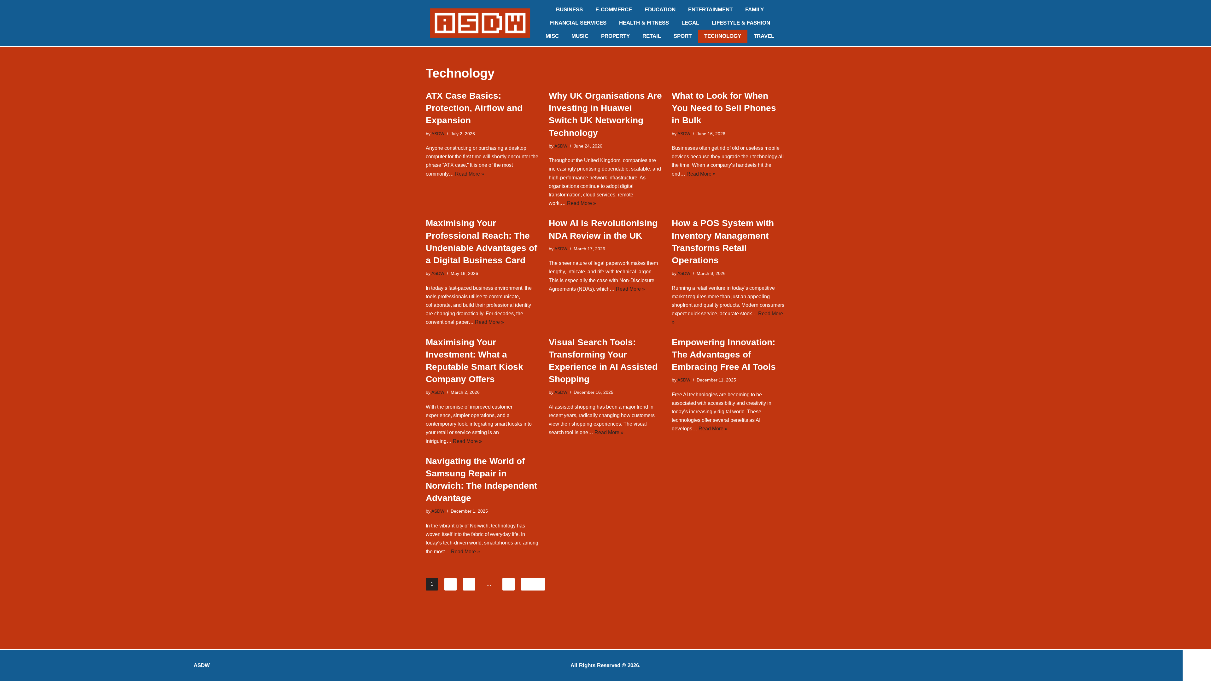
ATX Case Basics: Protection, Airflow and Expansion (474, 108)
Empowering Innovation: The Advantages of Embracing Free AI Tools (724, 354)
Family (754, 10)
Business (569, 10)
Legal (690, 23)
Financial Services (578, 23)
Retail (651, 36)
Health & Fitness (644, 23)
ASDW (437, 133)
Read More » (469, 174)
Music (579, 36)
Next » (533, 584)
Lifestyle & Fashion (741, 23)
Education (660, 10)
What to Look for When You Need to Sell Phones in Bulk (724, 108)
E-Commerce (613, 10)
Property (615, 36)
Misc (552, 36)
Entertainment (710, 10)
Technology (722, 36)
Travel (764, 36)
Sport (683, 36)
